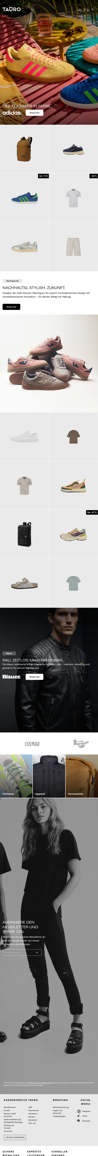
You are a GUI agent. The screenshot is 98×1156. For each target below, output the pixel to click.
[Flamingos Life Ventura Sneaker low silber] (24, 247)
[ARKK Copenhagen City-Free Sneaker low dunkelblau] (73, 149)
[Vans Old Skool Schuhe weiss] (24, 436)
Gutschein (8, 1131)
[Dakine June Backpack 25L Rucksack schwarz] (24, 534)
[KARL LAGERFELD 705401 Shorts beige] (73, 247)
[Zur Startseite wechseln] (12, 9)
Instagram (86, 1111)
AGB (30, 1107)
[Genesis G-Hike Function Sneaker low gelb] (73, 485)
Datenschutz (33, 1110)
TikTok (84, 1116)
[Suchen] (79, 9)
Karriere (31, 1117)
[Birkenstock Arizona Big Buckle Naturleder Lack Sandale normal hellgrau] (24, 583)
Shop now (34, 112)
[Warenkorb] (88, 8)
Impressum (32, 1113)
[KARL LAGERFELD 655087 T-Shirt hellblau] (73, 583)
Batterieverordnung (61, 1107)
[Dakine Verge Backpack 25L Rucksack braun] (24, 149)
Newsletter (32, 1120)
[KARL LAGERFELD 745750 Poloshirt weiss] (73, 198)
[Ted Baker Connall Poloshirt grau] (24, 485)
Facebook (86, 1121)
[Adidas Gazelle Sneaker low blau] (24, 198)
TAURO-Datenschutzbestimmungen (41, 1083)
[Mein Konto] (84, 9)
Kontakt (7, 1110)
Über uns (32, 1123)
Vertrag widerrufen (14, 1137)
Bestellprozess (10, 1107)
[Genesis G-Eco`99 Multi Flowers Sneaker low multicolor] (73, 534)
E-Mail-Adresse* (12, 952)
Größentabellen (59, 1116)
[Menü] (92, 9)
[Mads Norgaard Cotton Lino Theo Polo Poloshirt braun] (73, 436)
